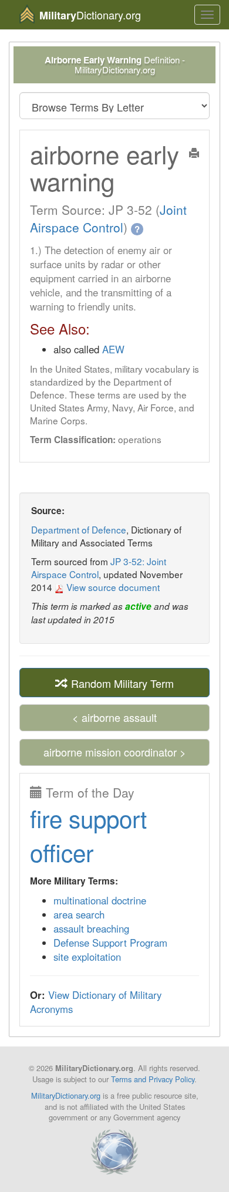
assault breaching (91, 928)
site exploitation (87, 957)
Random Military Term (121, 683)
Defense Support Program (110, 943)
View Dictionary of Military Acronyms (95, 1002)
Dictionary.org (90, 15)
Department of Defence (78, 529)
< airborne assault (114, 717)
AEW (113, 349)
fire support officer (88, 835)
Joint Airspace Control (108, 218)
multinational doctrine (99, 900)
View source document (112, 586)
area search (79, 914)
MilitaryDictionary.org (65, 1095)
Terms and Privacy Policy (152, 1079)
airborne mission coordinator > (114, 751)
